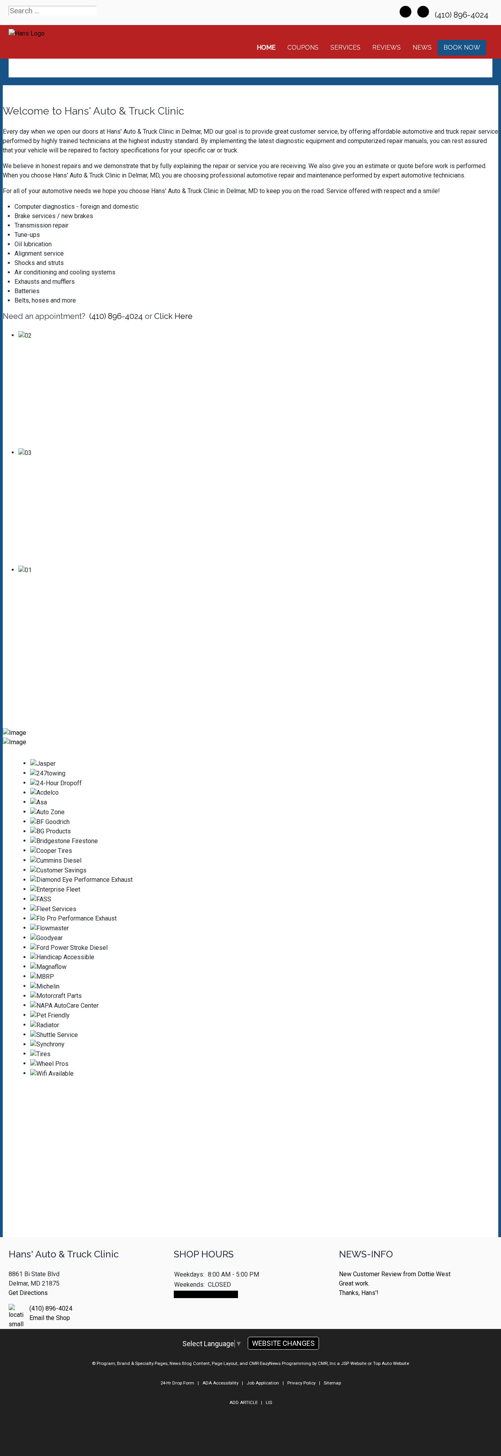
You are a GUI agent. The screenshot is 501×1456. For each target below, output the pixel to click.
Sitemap (332, 1383)
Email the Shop (49, 1318)
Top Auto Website (391, 1363)
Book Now (461, 47)
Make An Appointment (206, 1294)
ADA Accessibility (220, 1383)
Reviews (386, 47)
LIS (269, 1402)
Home (266, 47)
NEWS (422, 47)
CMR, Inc (327, 1363)
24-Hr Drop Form (177, 1383)
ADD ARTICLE (243, 1402)
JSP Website (353, 1363)
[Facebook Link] (405, 12)
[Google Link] (423, 12)
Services (345, 47)
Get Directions (28, 1293)
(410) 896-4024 (462, 15)
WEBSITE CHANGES (283, 1343)
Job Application (263, 1383)
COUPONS (303, 47)
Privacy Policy (301, 1383)
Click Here (173, 316)
